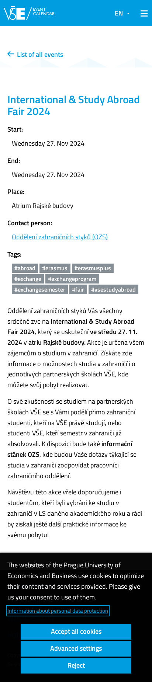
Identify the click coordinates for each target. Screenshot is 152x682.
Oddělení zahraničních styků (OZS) (60, 237)
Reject (76, 665)
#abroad (24, 268)
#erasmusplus (93, 268)
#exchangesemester (39, 289)
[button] (142, 13)
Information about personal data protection (57, 610)
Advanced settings (76, 648)
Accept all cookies (76, 631)
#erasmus (55, 268)
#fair (78, 289)
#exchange (27, 278)
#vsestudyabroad (113, 289)
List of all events (38, 54)
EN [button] (119, 13)
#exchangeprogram (72, 278)
